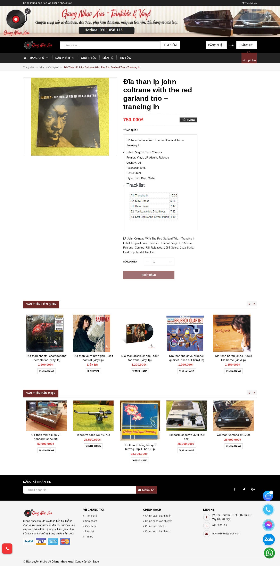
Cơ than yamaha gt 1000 (186, 434)
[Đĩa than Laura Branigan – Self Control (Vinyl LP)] (46, 333)
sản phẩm (249, 60)
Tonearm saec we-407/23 (46, 434)
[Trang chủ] (40, 45)
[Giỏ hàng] (268, 495)
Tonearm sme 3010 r (233, 434)
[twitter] (244, 489)
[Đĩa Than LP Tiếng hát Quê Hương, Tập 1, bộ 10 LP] (93, 421)
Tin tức (125, 57)
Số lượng (130, 261)
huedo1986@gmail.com (226, 533)
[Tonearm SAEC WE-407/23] (46, 416)
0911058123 (219, 525)
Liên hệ (108, 57)
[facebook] (234, 489)
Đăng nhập (216, 45)
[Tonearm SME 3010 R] (233, 416)
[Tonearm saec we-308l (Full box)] (140, 416)
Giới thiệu (88, 57)
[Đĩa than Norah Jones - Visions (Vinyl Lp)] (233, 333)
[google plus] (253, 489)
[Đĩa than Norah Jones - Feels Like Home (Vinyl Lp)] (186, 333)
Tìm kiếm (170, 45)
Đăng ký (246, 45)
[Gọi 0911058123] (7, 548)
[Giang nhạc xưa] (50, 513)
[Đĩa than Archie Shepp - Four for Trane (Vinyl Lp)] (93, 333)
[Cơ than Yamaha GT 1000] (186, 416)
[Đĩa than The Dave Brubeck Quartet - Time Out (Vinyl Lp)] (140, 333)
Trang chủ (36, 57)
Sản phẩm (63, 57)
